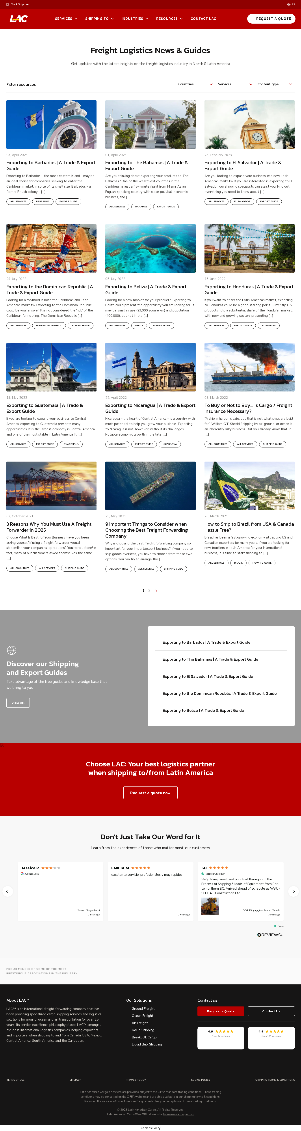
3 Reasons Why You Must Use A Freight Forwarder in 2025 (48, 527)
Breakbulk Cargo (144, 1037)
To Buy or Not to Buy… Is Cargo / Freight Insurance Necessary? (248, 408)
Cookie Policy (200, 1079)
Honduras (269, 325)
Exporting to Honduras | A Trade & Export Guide (249, 290)
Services (63, 18)
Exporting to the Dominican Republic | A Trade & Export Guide (49, 290)
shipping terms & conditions (202, 1097)
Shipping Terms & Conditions (275, 1079)
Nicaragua (170, 444)
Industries (132, 18)
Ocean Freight (142, 1016)
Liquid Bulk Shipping (147, 1044)
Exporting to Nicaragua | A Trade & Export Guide (150, 408)
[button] (7, 891)
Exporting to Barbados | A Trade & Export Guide (50, 165)
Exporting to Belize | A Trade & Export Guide (146, 290)
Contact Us (271, 1011)
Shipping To (97, 18)
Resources (167, 18)
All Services (18, 201)
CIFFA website (136, 1097)
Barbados (43, 201)
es (293, 4)
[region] (150, 891)
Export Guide (68, 201)
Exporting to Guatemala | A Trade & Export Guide (44, 408)
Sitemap (75, 1079)
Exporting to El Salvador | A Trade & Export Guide (242, 165)
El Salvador (242, 201)
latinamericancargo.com (178, 1114)
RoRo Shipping (143, 1030)
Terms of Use (15, 1079)
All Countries (217, 444)
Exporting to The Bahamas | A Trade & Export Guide (146, 165)
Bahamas (141, 206)
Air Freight (140, 1023)
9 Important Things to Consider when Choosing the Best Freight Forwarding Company (146, 530)
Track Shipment (20, 4)
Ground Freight (143, 1009)
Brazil (238, 563)
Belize (139, 325)
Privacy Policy (136, 1079)
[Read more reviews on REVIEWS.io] (270, 935)
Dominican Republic (49, 325)
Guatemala (71, 444)
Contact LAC (203, 18)
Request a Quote (273, 18)
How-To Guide (262, 563)
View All (17, 702)
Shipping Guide (272, 444)
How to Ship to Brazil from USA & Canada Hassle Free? (249, 527)
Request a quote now (150, 793)
